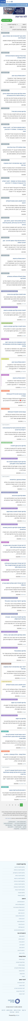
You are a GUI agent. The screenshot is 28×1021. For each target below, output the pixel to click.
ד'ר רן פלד (24, 660)
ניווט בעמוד (4, 5)
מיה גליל (24, 489)
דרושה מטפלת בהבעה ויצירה (19, 907)
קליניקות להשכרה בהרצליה (19, 881)
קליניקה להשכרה (18, 827)
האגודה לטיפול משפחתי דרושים (20, 825)
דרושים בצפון (10, 827)
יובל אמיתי (24, 439)
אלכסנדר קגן (23, 371)
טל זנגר (24, 763)
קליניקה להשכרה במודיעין (20, 884)
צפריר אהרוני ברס (22, 783)
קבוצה (23, 976)
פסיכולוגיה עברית (21, 5)
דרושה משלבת (22, 918)
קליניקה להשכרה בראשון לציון (19, 872)
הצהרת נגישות (17, 1010)
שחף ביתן (24, 319)
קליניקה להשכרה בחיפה (20, 875)
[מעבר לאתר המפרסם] (14, 11)
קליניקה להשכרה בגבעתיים (19, 887)
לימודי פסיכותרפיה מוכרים (19, 988)
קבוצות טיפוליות (21, 965)
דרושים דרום (22, 944)
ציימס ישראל (23, 556)
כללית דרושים (22, 953)
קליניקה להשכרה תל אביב (19, 867)
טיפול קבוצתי (16, 828)
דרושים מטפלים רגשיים (21, 821)
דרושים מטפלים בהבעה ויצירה (20, 823)
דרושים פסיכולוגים (12, 821)
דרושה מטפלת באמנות (20, 915)
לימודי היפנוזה (22, 994)
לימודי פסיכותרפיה (21, 982)
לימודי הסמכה (22, 985)
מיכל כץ (24, 355)
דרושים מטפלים (21, 910)
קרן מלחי (24, 521)
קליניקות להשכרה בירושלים (19, 870)
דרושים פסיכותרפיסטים (8, 823)
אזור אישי (8, 1)
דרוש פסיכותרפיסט (21, 921)
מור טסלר (24, 610)
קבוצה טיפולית (22, 959)
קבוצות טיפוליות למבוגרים (19, 968)
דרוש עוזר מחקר (21, 913)
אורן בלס (24, 505)
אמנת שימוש (9, 1010)
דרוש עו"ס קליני (21, 924)
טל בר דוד (24, 303)
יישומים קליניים (23, 678)
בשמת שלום (23, 748)
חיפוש (2, 1)
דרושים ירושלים (22, 939)
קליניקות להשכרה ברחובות (19, 878)
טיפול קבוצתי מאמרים (20, 962)
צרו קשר (24, 1010)
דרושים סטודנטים (9, 825)
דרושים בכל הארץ (21, 950)
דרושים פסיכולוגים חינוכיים (19, 930)
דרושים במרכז (23, 828)
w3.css (17, 1015)
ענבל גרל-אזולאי (22, 799)
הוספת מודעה (5, 20)
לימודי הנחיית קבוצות (20, 991)
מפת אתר (12, 1012)
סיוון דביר (24, 712)
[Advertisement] (14, 845)
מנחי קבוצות (22, 973)
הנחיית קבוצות (22, 970)
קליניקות (24, 827)
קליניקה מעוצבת (21, 892)
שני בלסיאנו (23, 473)
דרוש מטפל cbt (21, 927)
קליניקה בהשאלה (21, 895)
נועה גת (24, 644)
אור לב (24, 405)
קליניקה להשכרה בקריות (20, 889)
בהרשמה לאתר (8, 818)
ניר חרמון (24, 455)
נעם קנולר (24, 539)
